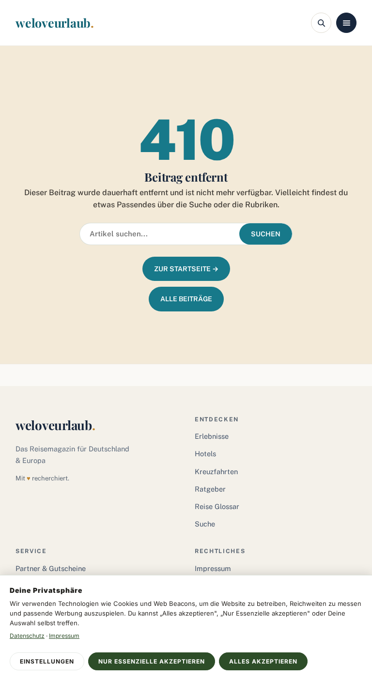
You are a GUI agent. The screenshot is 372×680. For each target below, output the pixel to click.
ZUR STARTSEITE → (186, 269)
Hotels (205, 453)
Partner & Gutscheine (51, 568)
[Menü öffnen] (346, 23)
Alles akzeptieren (263, 661)
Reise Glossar (217, 506)
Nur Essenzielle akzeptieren (151, 661)
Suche (205, 524)
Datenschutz (27, 635)
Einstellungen (47, 661)
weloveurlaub (55, 23)
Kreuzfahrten (216, 471)
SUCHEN (265, 234)
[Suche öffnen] (321, 23)
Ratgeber (210, 489)
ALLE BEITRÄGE (186, 299)
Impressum (213, 568)
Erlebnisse (212, 436)
